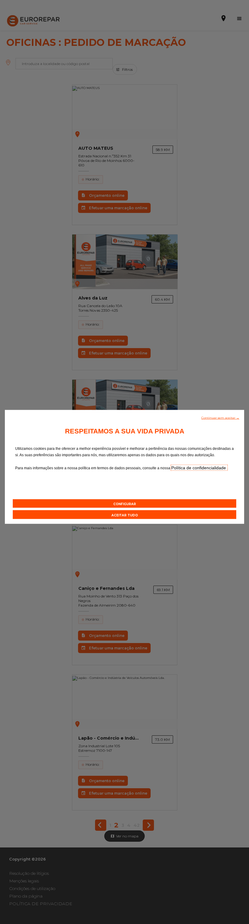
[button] (220, 417)
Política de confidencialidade (199, 467)
